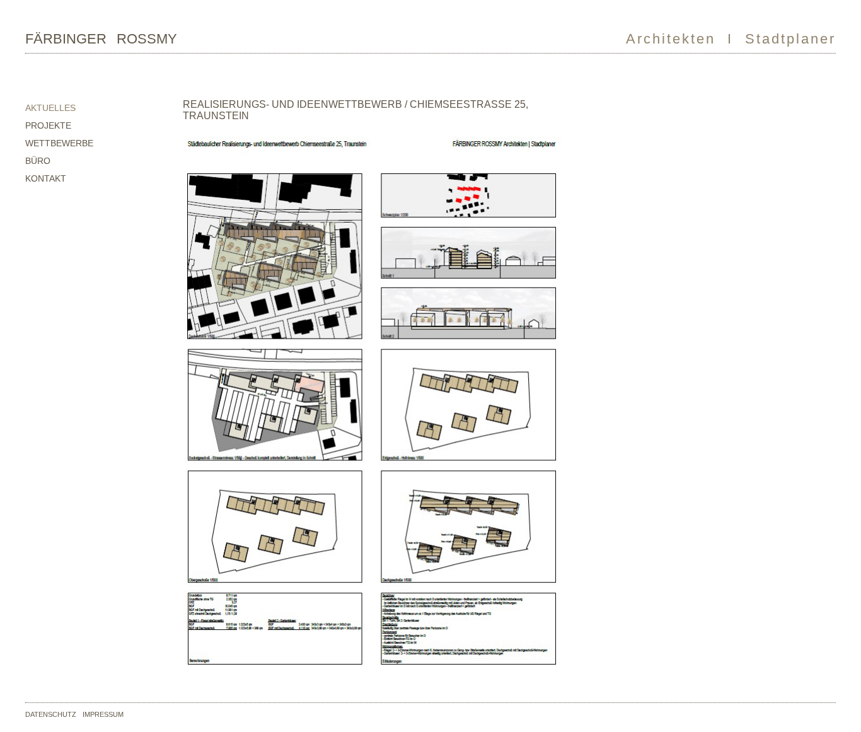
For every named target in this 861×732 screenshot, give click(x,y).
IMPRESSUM (103, 714)
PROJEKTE (48, 125)
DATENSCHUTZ (50, 714)
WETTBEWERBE (59, 143)
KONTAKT (45, 178)
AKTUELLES (50, 108)
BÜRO (37, 161)
